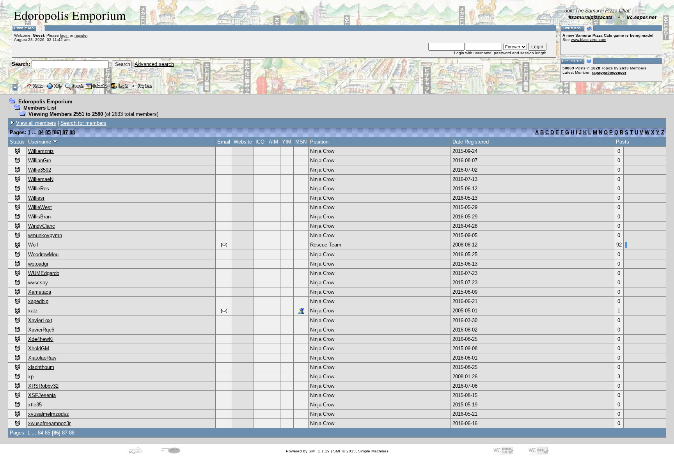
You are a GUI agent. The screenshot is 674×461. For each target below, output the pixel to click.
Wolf (33, 245)
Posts (622, 142)
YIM (286, 142)
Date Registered (470, 142)
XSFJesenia (42, 395)
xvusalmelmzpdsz (48, 414)
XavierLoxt (40, 320)
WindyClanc (41, 226)
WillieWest (40, 207)
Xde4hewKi (40, 339)
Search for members (83, 123)
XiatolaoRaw (42, 358)
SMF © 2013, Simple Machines (360, 451)
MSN (301, 142)
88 (72, 132)
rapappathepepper (609, 72)
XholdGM (38, 348)
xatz (33, 311)
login (64, 35)
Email (223, 142)
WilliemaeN (40, 179)
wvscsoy (38, 282)
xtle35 (35, 405)
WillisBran (39, 217)
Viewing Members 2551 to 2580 (65, 114)
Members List (39, 108)
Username (40, 142)
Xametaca (39, 292)
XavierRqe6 (41, 330)
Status (17, 142)
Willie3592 (39, 170)
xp (31, 376)
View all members (36, 123)
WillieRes (38, 188)
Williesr (36, 198)
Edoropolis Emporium (45, 102)
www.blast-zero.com (588, 39)
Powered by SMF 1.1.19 (308, 451)
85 (48, 132)
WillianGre (39, 160)
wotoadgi (38, 264)
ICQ (259, 142)
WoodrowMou (43, 254)
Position (319, 142)
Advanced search (154, 64)
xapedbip (38, 301)
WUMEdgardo (43, 273)
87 (65, 132)
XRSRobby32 (43, 386)
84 (41, 132)
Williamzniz (41, 151)
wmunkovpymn (45, 235)
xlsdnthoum (41, 367)
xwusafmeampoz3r (49, 423)
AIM (273, 142)
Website (243, 142)
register (80, 35)
